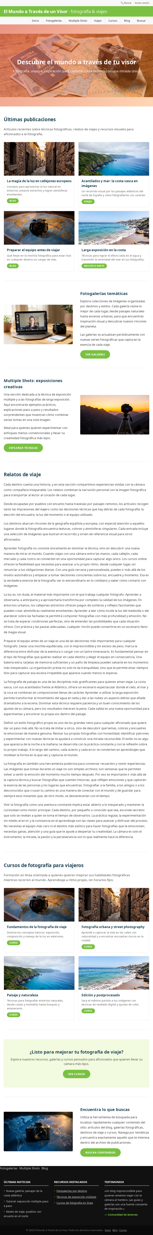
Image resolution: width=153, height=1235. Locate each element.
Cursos (112, 20)
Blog (127, 20)
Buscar (141, 20)
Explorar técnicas (23, 448)
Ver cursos (76, 1074)
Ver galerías (95, 354)
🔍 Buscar (126, 2)
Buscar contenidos (100, 1152)
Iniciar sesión (142, 2)
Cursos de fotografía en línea (75, 1203)
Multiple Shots (78, 20)
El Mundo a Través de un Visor (55, 11)
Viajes (98, 20)
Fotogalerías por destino (72, 1191)
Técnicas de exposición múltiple (76, 1197)
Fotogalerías (54, 20)
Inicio (35, 20)
